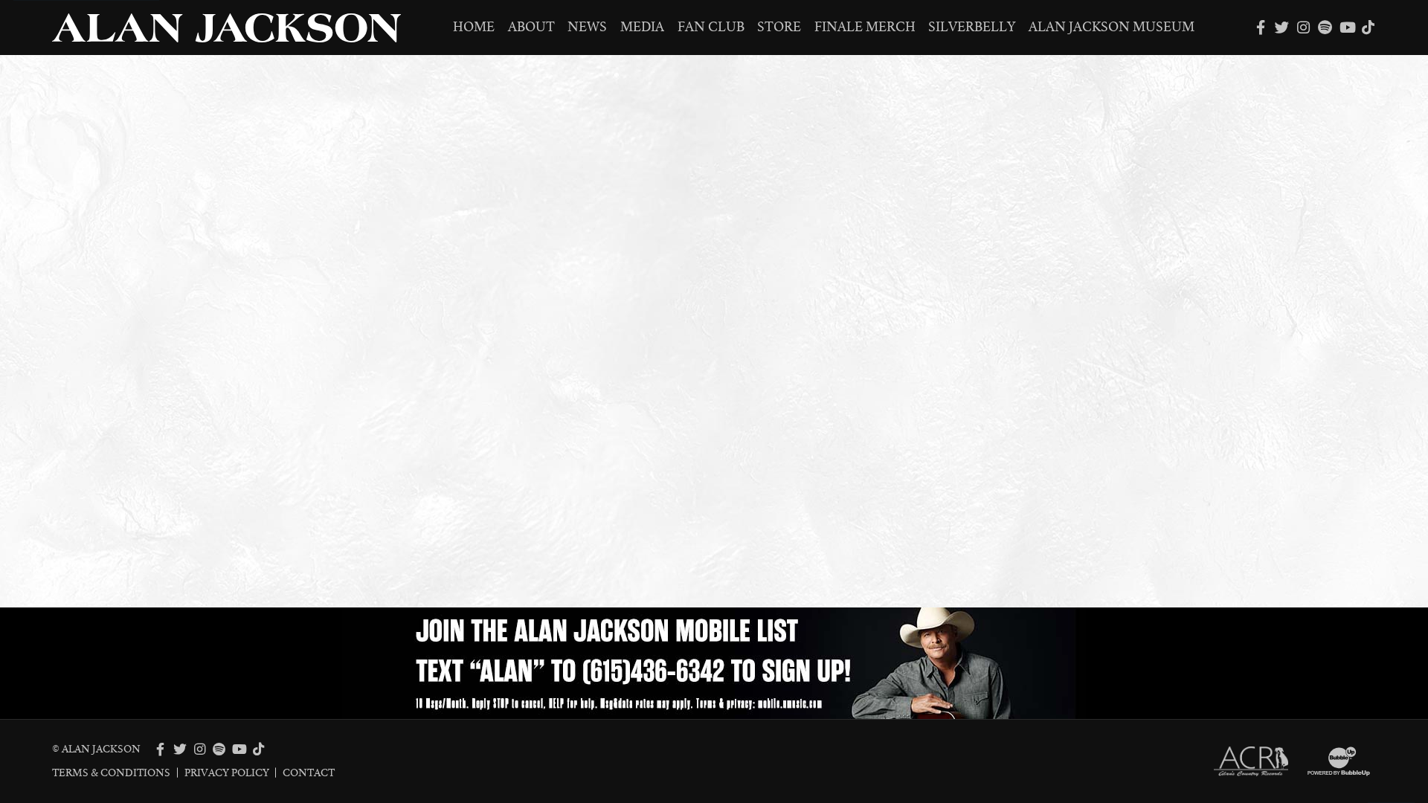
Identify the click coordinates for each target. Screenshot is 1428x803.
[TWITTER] (1282, 27)
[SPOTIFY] (1325, 27)
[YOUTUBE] (1346, 27)
